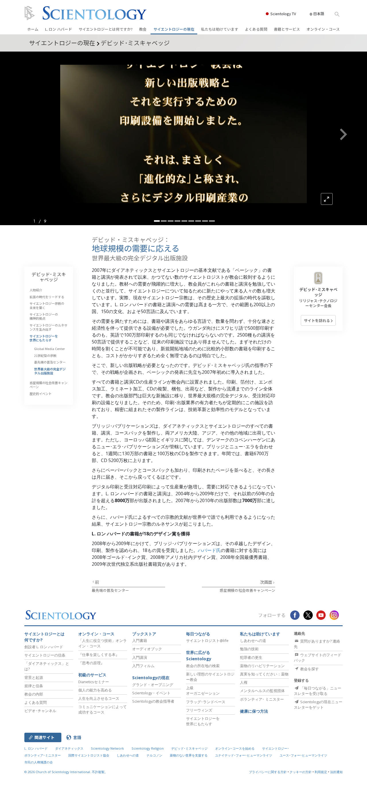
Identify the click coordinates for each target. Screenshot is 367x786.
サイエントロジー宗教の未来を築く (47, 305)
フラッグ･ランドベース (205, 701)
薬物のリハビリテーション (262, 665)
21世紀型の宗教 (45, 355)
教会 (143, 29)
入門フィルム (143, 665)
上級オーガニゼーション (203, 690)
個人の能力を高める (95, 690)
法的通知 (336, 772)
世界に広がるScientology (198, 655)
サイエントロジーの (173, 29)
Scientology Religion (148, 748)
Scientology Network (107, 748)
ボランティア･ (262, 699)
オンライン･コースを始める (235, 748)
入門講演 (139, 657)
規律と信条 (33, 685)
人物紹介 (36, 290)
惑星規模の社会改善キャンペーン (247, 590)
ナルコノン (154, 755)
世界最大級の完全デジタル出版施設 (50, 371)
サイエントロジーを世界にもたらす (44, 338)
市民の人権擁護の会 (38, 762)
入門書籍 (139, 640)
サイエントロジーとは (105, 29)
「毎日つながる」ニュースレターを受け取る (317, 690)
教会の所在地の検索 (203, 665)
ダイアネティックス (69, 748)
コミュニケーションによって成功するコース (102, 709)
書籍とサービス (287, 29)
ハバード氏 (209, 550)
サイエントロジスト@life (207, 640)
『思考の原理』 (91, 662)
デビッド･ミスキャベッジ (49, 277)
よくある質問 (256, 29)
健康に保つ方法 (254, 711)
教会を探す (309, 668)
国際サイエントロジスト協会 (88, 755)
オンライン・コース (323, 29)
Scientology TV (283, 13)
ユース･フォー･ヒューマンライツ (303, 755)
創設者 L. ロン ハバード (43, 646)
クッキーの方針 (301, 772)
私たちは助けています (219, 29)
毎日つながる (198, 633)
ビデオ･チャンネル (40, 710)
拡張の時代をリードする (47, 296)
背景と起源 (33, 677)
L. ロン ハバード (58, 29)
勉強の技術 (249, 648)
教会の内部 (33, 694)
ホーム (32, 29)
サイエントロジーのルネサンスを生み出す (48, 327)
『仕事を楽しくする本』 (98, 654)
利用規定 (321, 772)
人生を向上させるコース (98, 698)
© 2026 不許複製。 (66, 772)
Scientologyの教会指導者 (153, 701)
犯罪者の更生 (251, 657)
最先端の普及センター (110, 590)
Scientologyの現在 (150, 677)
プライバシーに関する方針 (268, 772)
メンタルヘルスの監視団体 (262, 690)
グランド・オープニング (152, 684)
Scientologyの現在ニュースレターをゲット (318, 704)
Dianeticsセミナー (93, 681)
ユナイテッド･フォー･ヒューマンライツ (243, 755)
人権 (243, 682)
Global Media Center (49, 348)
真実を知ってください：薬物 (264, 674)
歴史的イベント (41, 393)
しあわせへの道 (253, 640)
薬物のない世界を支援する (189, 755)
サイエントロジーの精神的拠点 (44, 316)
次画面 (266, 582)
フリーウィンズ (199, 710)
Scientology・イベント (151, 692)
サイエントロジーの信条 (44, 655)
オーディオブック (147, 648)
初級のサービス (92, 674)
